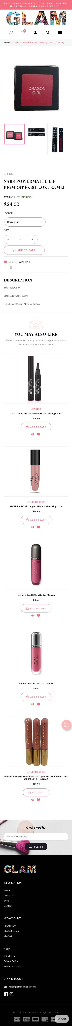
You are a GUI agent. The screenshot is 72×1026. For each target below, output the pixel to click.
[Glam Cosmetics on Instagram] (11, 267)
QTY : (7, 230)
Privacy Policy (11, 961)
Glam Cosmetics (30, 1012)
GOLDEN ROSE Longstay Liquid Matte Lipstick (36, 506)
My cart (8, 936)
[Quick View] (32, 434)
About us (9, 895)
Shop (6, 900)
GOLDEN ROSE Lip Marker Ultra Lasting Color (36, 413)
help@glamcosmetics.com (22, 986)
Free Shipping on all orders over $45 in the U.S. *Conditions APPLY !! (36, 4)
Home (7, 42)
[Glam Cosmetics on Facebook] (5, 267)
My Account (10, 925)
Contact (8, 905)
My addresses (11, 930)
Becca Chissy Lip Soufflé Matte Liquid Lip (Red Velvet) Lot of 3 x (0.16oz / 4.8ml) (36, 778)
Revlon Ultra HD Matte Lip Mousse (36, 594)
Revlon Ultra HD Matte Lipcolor (36, 683)
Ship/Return (10, 956)
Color (9, 213)
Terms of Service (13, 966)
